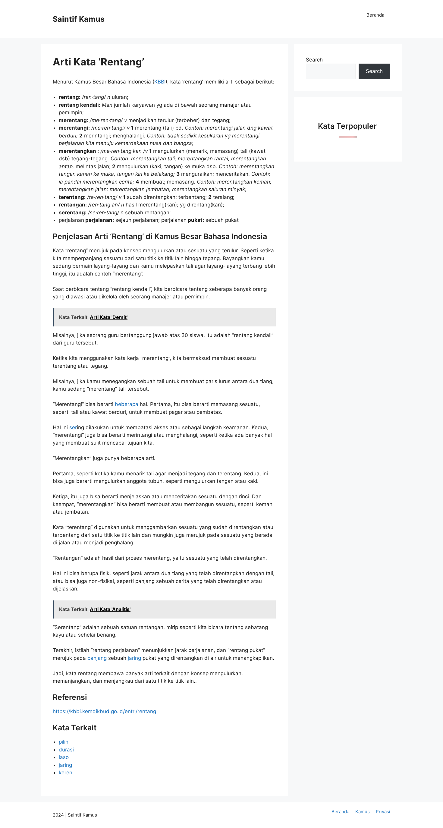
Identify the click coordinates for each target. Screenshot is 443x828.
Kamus (362, 811)
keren (65, 773)
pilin (63, 742)
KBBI (159, 82)
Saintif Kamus (79, 19)
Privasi (383, 811)
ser (73, 427)
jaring (134, 658)
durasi (66, 750)
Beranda (375, 15)
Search (314, 60)
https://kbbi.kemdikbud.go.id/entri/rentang (104, 711)
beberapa (126, 404)
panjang (97, 658)
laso (64, 757)
